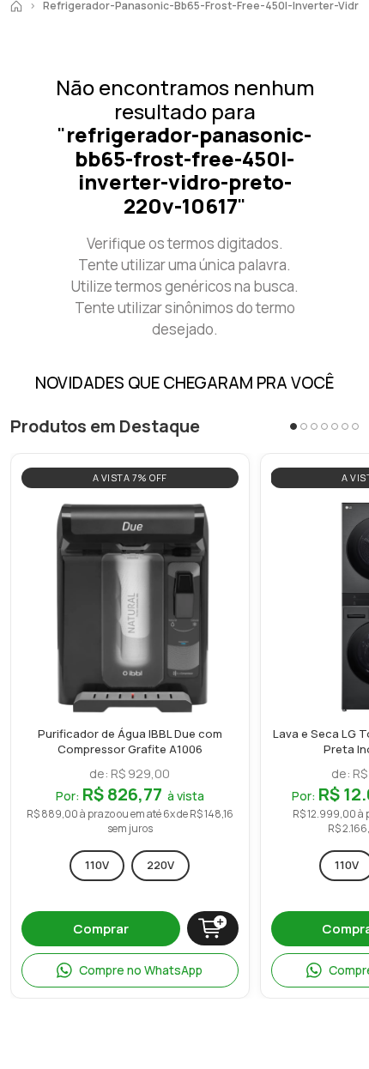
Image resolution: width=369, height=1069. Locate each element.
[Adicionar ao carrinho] (213, 928)
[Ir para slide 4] (324, 426)
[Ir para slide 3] (314, 426)
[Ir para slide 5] (334, 426)
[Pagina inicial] (16, 6)
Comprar (101, 929)
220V (160, 865)
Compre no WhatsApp (141, 970)
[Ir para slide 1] (293, 426)
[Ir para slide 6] (345, 426)
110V (97, 865)
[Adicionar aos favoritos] (221, 517)
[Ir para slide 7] (355, 426)
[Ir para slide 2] (303, 426)
